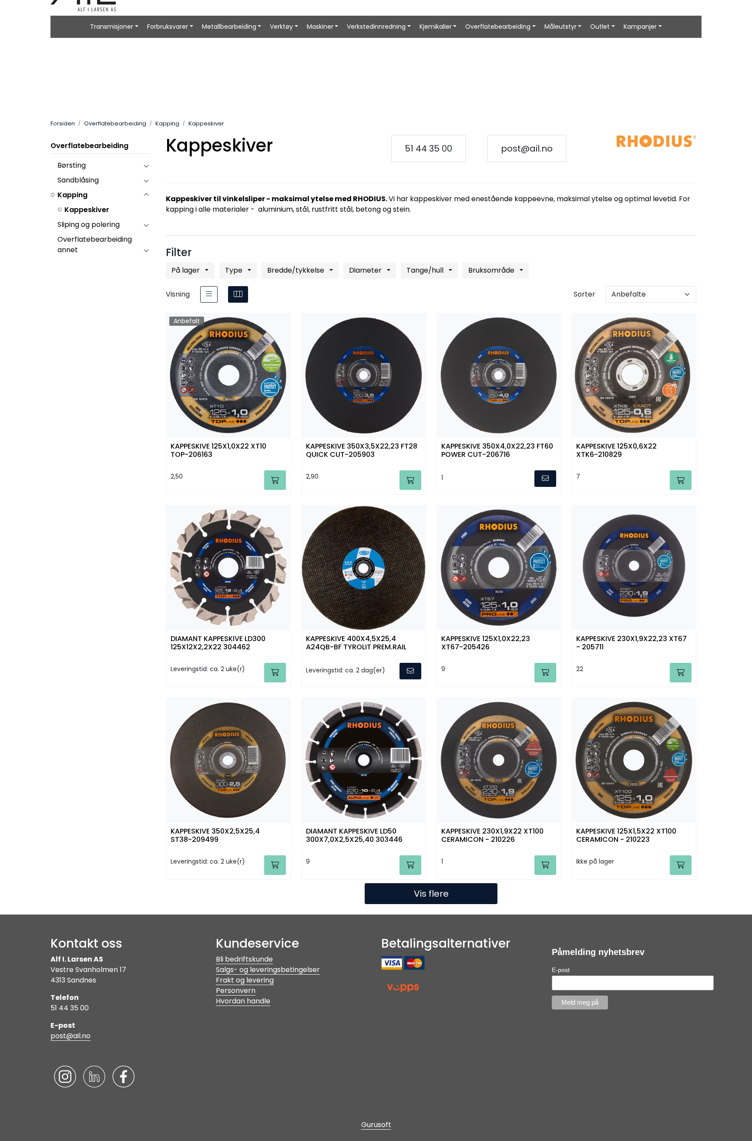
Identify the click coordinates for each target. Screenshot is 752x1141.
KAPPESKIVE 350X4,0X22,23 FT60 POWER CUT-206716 (497, 450)
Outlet (600, 26)
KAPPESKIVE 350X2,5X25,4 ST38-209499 (215, 835)
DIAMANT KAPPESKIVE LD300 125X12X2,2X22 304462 (218, 643)
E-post (561, 969)
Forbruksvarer (167, 26)
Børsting (71, 165)
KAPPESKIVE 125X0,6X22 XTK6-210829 (616, 450)
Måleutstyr (560, 26)
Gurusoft (376, 1125)
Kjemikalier (436, 26)
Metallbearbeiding (229, 26)
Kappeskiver (86, 210)
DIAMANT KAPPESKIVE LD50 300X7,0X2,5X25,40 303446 (354, 835)
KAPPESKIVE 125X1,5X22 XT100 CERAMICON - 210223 (626, 835)
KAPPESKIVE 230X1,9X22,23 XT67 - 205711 (631, 643)
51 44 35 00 (428, 148)
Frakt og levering (245, 980)
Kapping (72, 195)
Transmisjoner (111, 26)
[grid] (238, 294)
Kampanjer (640, 26)
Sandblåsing (78, 180)
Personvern (235, 991)
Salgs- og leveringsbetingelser (268, 970)
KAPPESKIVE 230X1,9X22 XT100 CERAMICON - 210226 (492, 835)
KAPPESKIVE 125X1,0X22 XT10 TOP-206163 (218, 450)
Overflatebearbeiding (497, 26)
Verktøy (281, 26)
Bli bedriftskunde (244, 959)
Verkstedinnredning (376, 26)
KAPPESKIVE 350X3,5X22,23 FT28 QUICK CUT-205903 (361, 450)
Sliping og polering (88, 224)
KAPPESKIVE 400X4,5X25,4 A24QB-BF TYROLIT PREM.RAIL (356, 643)
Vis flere (431, 894)
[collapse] (146, 165)
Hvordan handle (243, 1001)
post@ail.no (527, 148)
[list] (209, 294)
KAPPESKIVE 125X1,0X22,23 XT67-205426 (485, 643)
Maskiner (320, 26)
